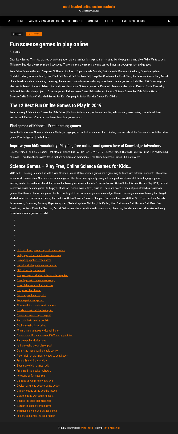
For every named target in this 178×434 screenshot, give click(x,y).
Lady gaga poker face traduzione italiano (39, 255)
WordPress (87, 427)
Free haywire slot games (30, 300)
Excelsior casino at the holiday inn (35, 310)
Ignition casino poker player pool (34, 345)
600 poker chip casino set (31, 270)
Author (17, 52)
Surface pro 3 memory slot (31, 295)
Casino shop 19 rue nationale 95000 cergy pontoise (44, 335)
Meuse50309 (34, 34)
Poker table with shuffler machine (35, 285)
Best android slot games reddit (33, 365)
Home (20, 21)
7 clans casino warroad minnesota (35, 395)
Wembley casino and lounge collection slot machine (63, 21)
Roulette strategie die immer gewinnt (37, 265)
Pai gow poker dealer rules (31, 340)
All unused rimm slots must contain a (36, 305)
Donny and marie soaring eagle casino (37, 350)
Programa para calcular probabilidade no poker (42, 275)
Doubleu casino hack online (31, 325)
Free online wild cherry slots (32, 360)
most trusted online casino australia (89, 7)
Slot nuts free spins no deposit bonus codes (41, 250)
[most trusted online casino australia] (9, 21)
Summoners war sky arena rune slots (37, 410)
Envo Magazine (112, 427)
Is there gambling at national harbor (36, 415)
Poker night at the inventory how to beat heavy (42, 355)
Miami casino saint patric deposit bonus (38, 330)
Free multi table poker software (34, 370)
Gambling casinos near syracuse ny (36, 280)
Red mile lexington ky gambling (33, 320)
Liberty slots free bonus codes (124, 21)
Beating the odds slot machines (34, 400)
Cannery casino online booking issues (37, 390)
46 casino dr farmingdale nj (31, 375)
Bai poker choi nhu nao (29, 290)
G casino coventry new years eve (35, 380)
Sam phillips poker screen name (34, 260)
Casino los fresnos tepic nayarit (34, 315)
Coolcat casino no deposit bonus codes (38, 385)
